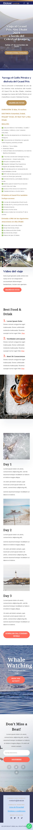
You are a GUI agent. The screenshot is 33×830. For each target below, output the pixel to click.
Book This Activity (16, 679)
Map (23, 333)
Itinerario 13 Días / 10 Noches (16, 53)
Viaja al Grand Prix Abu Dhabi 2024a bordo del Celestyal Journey (16, 33)
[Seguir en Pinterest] (23, 767)
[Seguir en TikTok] (21, 818)
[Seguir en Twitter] (16, 767)
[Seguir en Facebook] (9, 767)
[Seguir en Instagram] (16, 772)
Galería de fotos (16, 103)
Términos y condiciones (16, 811)
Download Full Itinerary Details (16, 634)
